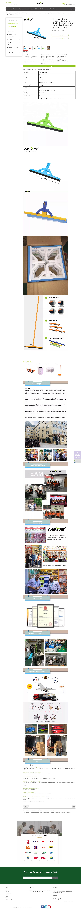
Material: (26, 59)
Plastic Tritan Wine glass (52, 8)
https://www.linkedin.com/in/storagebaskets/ (65, 901)
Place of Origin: (44, 56)
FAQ (36, 8)
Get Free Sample (41, 8)
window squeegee (12, 29)
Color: (42, 59)
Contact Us (30, 8)
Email (76, 462)
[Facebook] (42, 906)
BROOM (10, 39)
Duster (10, 44)
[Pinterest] (49, 906)
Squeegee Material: (61, 54)
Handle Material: (44, 54)
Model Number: (27, 57)
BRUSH (10, 42)
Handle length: (44, 57)
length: (58, 57)
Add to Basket (59, 38)
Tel (75, 460)
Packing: (59, 59)
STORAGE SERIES (12, 34)
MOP (9, 50)
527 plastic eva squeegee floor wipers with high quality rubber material (39, 812)
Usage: (25, 54)
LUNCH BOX (11, 52)
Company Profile (9, 893)
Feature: (26, 56)
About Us (21, 8)
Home (10, 8)
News (26, 8)
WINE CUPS (11, 37)
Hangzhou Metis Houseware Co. (31, 810)
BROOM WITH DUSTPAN (41, 890)
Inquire (59, 35)
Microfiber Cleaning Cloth (14, 47)
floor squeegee (12, 26)
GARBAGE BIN (11, 31)
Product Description (49, 66)
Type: (42, 63)
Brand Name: (60, 56)
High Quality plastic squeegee (46, 810)
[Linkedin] (45, 906)
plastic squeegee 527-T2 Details (63, 812)
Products (15, 8)
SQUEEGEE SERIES (13, 23)
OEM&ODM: (60, 60)
